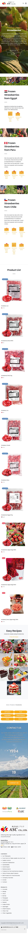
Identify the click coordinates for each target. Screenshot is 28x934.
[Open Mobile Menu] (26, 3)
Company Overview (7, 877)
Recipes (13, 54)
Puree (7, 719)
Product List (13, 50)
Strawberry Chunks (5, 445)
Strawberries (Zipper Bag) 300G (8, 550)
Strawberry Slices (5, 480)
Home (7, 705)
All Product (7, 712)
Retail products (6, 869)
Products (12, 705)
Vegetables (7, 715)
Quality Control (6, 860)
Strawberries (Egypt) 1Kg (18, 118)
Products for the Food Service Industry (12, 871)
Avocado (4, 889)
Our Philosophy (6, 856)
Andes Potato (6, 904)
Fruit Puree (5, 900)
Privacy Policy (14, 925)
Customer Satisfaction (8, 862)
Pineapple (5, 898)
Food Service (5, 279)
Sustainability (5, 864)
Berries (4, 896)
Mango (4, 891)
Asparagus (5, 906)
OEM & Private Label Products (10, 873)
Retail (4, 523)
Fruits (20, 712)
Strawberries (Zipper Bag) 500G (8, 584)
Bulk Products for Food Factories (11, 875)
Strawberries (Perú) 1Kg (15, 177)
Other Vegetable (7, 913)
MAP (2, 845)
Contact (4, 882)
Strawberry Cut (4, 306)
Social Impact (6, 867)
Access (4, 880)
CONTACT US (14, 783)
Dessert (20, 719)
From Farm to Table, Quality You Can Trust (13, 858)
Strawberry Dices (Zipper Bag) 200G (14, 251)
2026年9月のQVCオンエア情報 (10, 927)
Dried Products (21, 715)
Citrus (4, 893)
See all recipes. (14, 637)
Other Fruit (5, 911)
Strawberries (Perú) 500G (7, 177)
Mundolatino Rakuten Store (14, 792)
